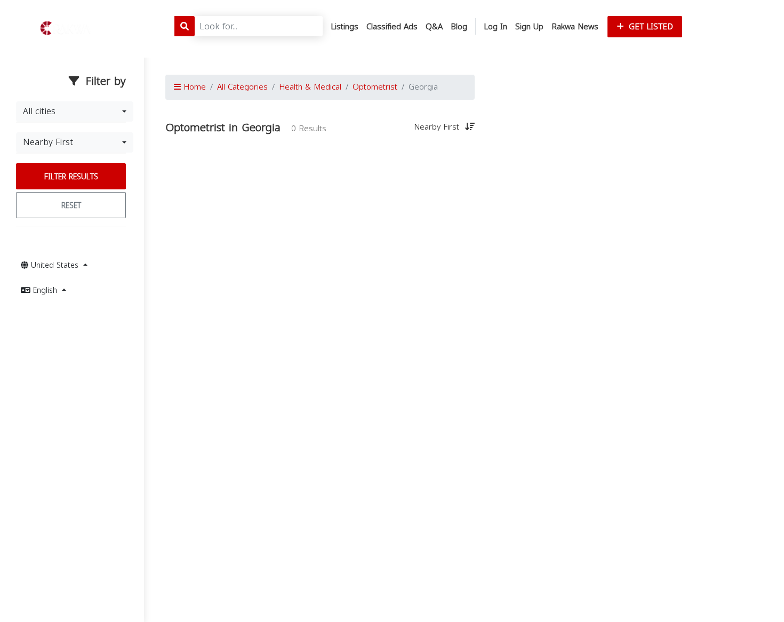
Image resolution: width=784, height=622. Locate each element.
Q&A (434, 26)
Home (193, 86)
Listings (344, 26)
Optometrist (375, 86)
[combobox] (74, 111)
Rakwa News (574, 26)
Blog (459, 26)
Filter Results (71, 177)
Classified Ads (392, 26)
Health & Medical (310, 86)
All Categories (242, 86)
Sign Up (529, 26)
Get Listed (649, 26)
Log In (495, 26)
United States (54, 265)
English (45, 290)
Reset (71, 205)
